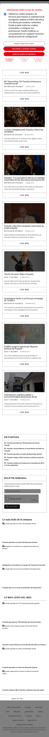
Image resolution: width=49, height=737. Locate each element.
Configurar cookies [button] (11, 60)
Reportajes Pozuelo (13, 86)
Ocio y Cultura (11, 277)
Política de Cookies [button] (25, 60)
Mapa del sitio (32, 720)
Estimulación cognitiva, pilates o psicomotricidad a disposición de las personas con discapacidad (20, 396)
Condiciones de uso (14, 716)
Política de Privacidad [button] (38, 60)
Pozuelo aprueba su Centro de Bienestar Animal (24, 454)
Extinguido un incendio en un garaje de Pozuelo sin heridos (23, 565)
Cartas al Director (17, 720)
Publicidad (17, 711)
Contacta (28, 707)
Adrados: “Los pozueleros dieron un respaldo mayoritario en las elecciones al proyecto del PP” (24, 179)
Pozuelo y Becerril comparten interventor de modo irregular (24, 227)
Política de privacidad (13, 707)
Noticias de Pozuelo (13, 231)
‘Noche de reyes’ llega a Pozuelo (18, 274)
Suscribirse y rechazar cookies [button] (24, 49)
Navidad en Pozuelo (13, 135)
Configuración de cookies (25, 724)
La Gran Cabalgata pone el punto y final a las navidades (23, 131)
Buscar (38, 716)
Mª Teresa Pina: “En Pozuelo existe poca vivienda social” (22, 83)
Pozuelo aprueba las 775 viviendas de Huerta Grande (21, 622)
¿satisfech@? (29, 711)
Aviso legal (38, 707)
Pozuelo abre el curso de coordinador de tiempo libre (21, 588)
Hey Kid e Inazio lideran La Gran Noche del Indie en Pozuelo (24, 645)
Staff (7, 711)
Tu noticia (29, 716)
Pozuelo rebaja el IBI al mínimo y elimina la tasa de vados (23, 690)
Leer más (24, 73)
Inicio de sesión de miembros (24, 54)
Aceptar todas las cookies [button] (24, 43)
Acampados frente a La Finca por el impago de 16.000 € (23, 299)
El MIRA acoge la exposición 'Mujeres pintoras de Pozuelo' (21, 348)
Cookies (40, 711)
